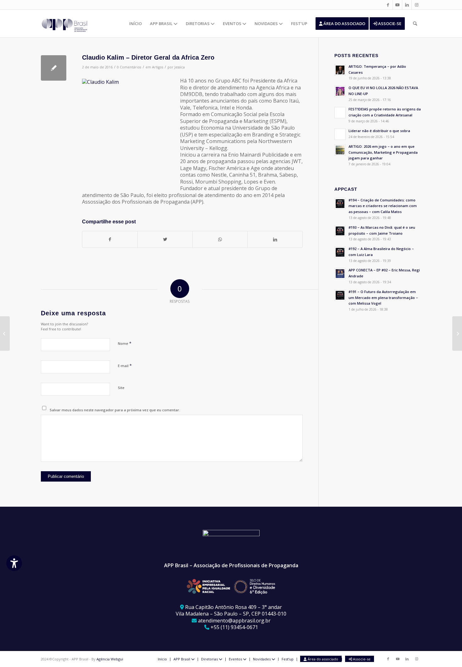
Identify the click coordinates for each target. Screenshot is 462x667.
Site (121, 387)
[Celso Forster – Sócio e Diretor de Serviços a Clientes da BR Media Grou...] (5, 333)
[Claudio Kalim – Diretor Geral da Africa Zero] (53, 68)
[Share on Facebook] (109, 239)
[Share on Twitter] (165, 239)
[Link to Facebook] (388, 4)
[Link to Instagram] (416, 4)
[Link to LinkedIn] (406, 4)
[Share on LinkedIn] (275, 239)
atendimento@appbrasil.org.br (234, 620)
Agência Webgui (109, 659)
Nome (124, 343)
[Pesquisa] (415, 23)
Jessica (179, 67)
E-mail (125, 365)
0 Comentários (129, 67)
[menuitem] (135, 23)
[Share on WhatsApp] (220, 239)
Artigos (157, 67)
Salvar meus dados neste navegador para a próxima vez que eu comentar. (115, 410)
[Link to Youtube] (397, 4)
